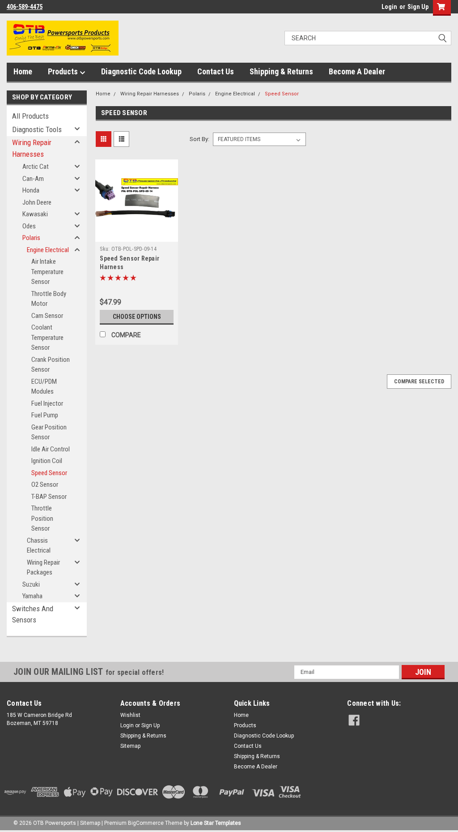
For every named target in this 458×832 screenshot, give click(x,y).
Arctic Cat (35, 167)
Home (22, 71)
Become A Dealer (357, 71)
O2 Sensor (44, 484)
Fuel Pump (44, 415)
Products (64, 71)
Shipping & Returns (281, 71)
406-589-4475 (24, 6)
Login (389, 6)
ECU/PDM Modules (44, 386)
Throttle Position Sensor (42, 518)
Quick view (137, 235)
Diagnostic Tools (37, 129)
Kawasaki (35, 214)
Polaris (31, 238)
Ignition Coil (46, 461)
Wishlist (130, 715)
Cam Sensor (47, 316)
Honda (30, 190)
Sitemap (130, 746)
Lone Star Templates (216, 823)
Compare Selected (419, 381)
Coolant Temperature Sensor (47, 337)
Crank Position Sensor (50, 365)
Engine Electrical (48, 250)
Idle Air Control (50, 449)
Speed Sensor (49, 473)
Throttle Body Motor (48, 299)
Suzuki (31, 584)
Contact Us (215, 71)
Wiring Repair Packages (43, 567)
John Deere (36, 202)
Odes (29, 226)
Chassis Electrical (39, 545)
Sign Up (417, 6)
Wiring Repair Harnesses (31, 148)
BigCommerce (146, 823)
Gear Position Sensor (49, 432)
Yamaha (32, 596)
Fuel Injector (47, 403)
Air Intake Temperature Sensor (47, 271)
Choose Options (137, 316)
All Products (30, 116)
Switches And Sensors (32, 614)
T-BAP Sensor (49, 497)
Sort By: (199, 139)
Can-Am (33, 179)
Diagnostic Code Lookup (141, 71)
